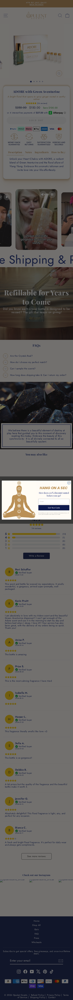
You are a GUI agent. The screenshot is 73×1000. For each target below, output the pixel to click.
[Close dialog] (69, 482)
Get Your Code (54, 508)
